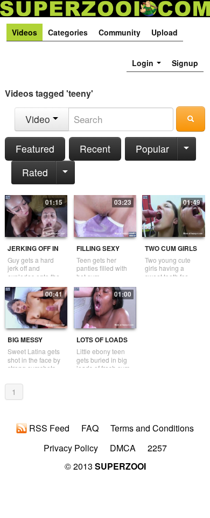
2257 (157, 448)
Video (39, 119)
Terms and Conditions (152, 428)
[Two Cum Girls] (173, 215)
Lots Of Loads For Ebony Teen (105, 344)
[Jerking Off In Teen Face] (36, 215)
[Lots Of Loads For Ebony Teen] (105, 306)
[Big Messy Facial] (36, 306)
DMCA (123, 448)
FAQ (90, 428)
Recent (95, 148)
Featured (35, 148)
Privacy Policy (71, 448)
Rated (35, 172)
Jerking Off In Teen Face (33, 253)
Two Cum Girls (171, 248)
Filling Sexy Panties (98, 253)
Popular (152, 148)
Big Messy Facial (25, 344)
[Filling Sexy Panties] (105, 215)
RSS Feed (48, 428)
